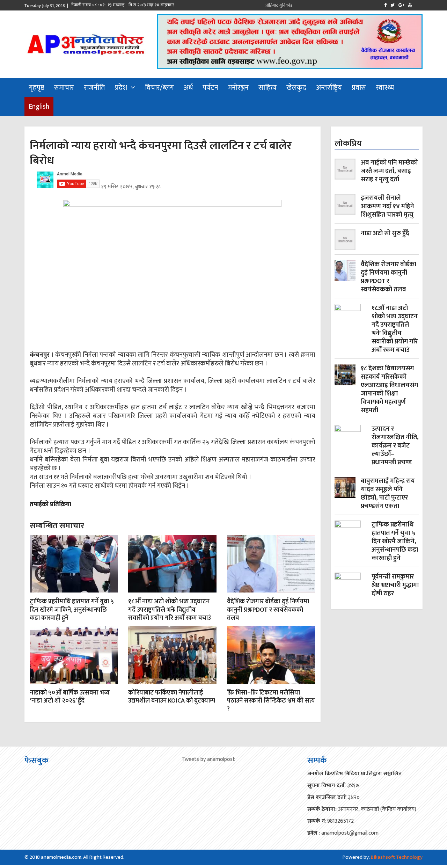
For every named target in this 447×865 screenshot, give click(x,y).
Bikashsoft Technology (397, 857)
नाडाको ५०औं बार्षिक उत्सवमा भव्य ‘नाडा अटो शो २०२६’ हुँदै (70, 697)
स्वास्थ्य (385, 88)
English (39, 106)
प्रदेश (121, 88)
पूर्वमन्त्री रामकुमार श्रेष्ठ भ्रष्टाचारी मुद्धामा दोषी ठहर (395, 586)
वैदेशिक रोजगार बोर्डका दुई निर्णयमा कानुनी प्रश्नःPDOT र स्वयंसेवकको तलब (268, 609)
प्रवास (359, 88)
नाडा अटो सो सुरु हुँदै (385, 234)
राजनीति (94, 88)
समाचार (64, 88)
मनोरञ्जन (238, 88)
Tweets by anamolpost (208, 759)
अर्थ (188, 88)
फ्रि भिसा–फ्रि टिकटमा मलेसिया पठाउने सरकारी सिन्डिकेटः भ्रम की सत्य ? (271, 701)
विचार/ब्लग (159, 88)
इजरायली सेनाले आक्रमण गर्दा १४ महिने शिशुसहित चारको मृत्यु (387, 206)
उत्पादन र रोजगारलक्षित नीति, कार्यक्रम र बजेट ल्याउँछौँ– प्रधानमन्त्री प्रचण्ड (395, 446)
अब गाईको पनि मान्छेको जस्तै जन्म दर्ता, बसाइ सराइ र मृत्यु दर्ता (389, 171)
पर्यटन (210, 88)
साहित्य (267, 88)
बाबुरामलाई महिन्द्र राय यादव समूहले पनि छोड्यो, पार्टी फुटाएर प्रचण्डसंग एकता (388, 493)
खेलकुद (296, 88)
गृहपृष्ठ (36, 88)
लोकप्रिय (348, 144)
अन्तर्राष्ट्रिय (329, 88)
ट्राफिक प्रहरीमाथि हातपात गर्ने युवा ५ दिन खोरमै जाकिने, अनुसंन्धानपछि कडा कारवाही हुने (72, 609)
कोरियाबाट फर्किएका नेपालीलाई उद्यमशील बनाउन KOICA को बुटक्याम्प (171, 697)
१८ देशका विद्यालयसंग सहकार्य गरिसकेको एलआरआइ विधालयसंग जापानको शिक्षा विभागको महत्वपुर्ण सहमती (389, 389)
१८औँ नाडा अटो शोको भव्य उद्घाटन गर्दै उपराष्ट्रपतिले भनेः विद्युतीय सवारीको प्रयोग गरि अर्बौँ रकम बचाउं (169, 609)
